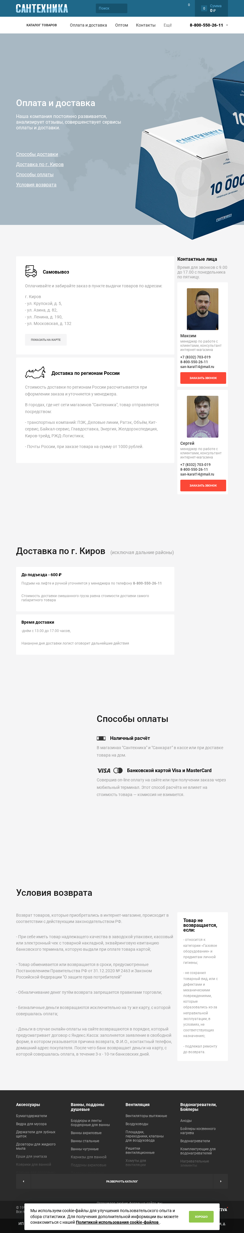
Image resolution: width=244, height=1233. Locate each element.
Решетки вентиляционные (140, 1150)
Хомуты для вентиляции (136, 1163)
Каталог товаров (41, 25)
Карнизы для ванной (89, 1157)
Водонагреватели (195, 1141)
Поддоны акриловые (88, 1165)
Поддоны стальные (87, 1173)
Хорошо (201, 1216)
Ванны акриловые (86, 1133)
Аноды (186, 1121)
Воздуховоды (137, 1124)
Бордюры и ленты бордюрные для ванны (90, 1123)
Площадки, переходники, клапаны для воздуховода (145, 1136)
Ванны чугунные (84, 1149)
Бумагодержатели (31, 1116)
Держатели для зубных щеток (35, 1134)
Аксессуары (28, 1104)
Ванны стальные (85, 1141)
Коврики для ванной (33, 1165)
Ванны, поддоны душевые (87, 1107)
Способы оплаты (35, 174)
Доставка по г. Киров (40, 164)
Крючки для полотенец (35, 1173)
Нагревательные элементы (194, 1163)
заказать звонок (203, 378)
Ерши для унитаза (31, 1156)
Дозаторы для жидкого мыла (36, 1146)
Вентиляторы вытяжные (146, 1116)
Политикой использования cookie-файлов (117, 1222)
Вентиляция (138, 1104)
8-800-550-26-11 (206, 25)
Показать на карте (46, 339)
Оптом (121, 25)
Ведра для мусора (31, 1124)
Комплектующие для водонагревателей (198, 1151)
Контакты (146, 25)
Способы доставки (37, 154)
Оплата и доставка (88, 25)
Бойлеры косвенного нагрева (198, 1131)
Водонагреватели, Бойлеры (198, 1107)
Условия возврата (36, 185)
